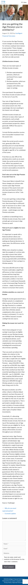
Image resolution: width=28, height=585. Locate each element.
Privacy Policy (8, 582)
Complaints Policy (20, 580)
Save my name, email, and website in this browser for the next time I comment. (14, 559)
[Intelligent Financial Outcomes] (3, 2)
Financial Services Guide (8, 580)
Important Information (18, 582)
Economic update (10, 513)
